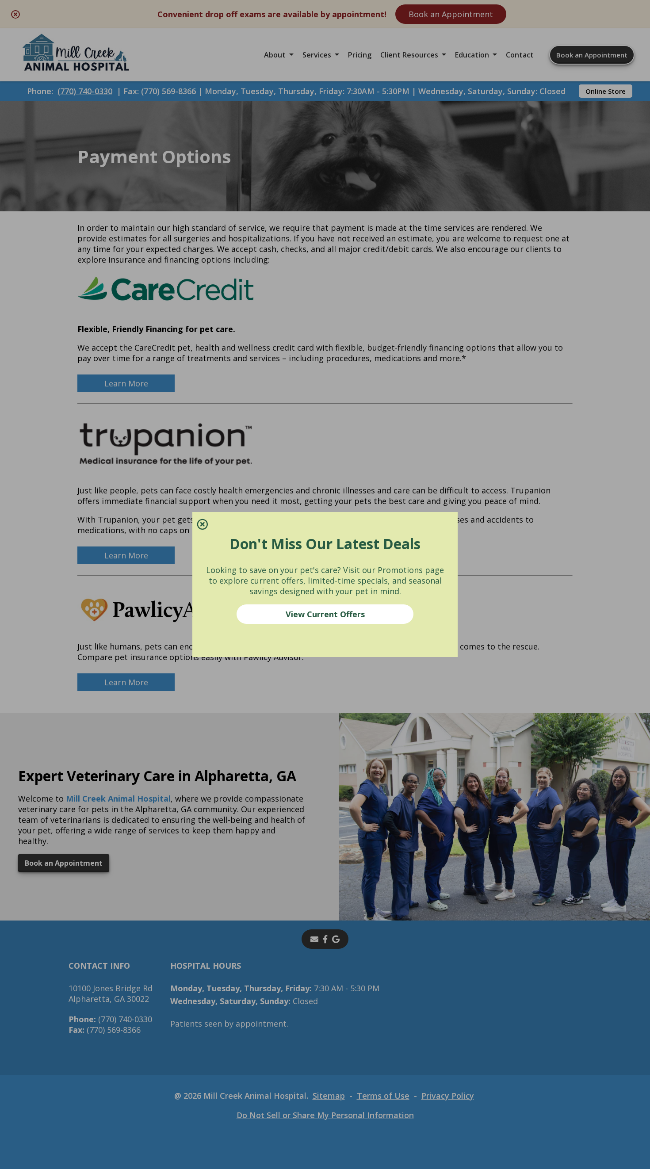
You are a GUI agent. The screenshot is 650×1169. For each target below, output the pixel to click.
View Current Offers (325, 614)
